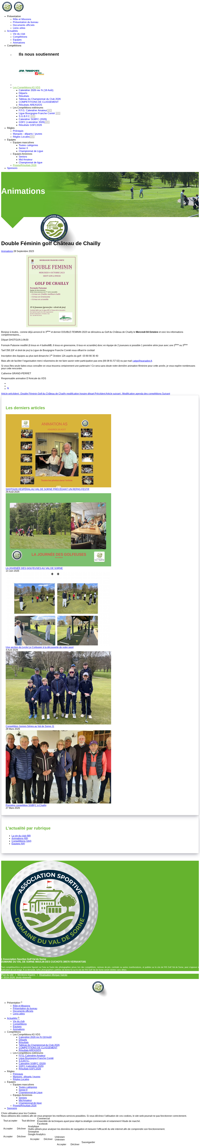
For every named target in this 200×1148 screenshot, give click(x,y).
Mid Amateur (26, 159)
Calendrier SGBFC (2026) (33, 119)
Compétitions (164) (21, 841)
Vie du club (19, 33)
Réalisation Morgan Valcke (53, 975)
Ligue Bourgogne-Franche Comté (39, 113)
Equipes (17, 39)
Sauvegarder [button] (88, 1142)
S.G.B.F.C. (27, 116)
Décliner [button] (21, 1128)
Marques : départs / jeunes (27, 133)
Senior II (23, 148)
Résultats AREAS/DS (30, 104)
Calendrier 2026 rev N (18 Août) (36, 90)
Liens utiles (19, 28)
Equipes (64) (18, 843)
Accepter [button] (8, 1128)
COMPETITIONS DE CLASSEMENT (39, 102)
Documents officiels (24, 25)
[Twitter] (8, 388)
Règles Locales (24, 136)
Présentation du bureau (25, 22)
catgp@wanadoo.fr (142, 361)
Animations (19, 42)
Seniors (23, 156)
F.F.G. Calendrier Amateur (35, 110)
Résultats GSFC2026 (30, 125)
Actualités (12, 31)
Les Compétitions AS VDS (26, 87)
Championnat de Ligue (31, 151)
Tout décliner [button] (28, 1120)
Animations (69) (20, 838)
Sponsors (12, 168)
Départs (23, 93)
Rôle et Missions (22, 19)
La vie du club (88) (21, 836)
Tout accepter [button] (10, 1120)
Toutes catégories (28, 145)
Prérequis (23, 131)
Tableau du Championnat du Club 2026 (40, 99)
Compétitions (20, 36)
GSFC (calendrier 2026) (34, 122)
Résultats (24, 96)
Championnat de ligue (30, 162)
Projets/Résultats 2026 (24, 165)
